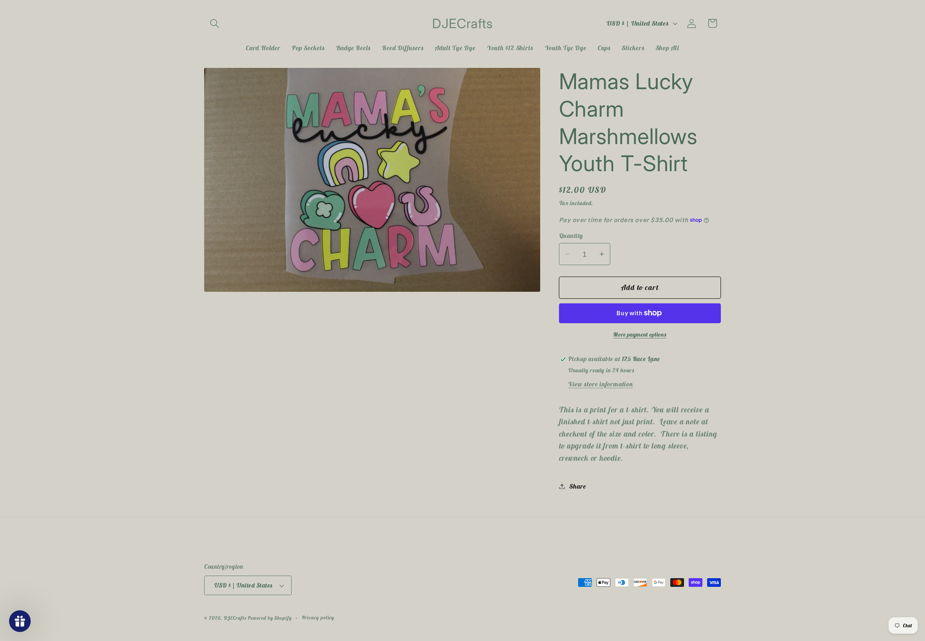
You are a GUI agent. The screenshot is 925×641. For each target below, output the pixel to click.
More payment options (639, 334)
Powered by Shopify (270, 618)
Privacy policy (318, 617)
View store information (600, 384)
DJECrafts (235, 618)
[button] (214, 23)
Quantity (571, 236)
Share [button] (577, 486)
